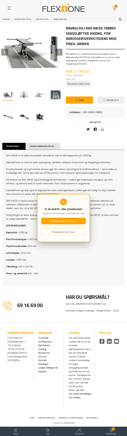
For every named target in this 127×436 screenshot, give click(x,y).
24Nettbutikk (69, 422)
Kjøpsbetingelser (46, 417)
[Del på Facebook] (95, 129)
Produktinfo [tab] (12, 146)
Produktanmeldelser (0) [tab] (42, 146)
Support (42, 371)
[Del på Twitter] (88, 129)
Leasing (42, 349)
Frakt (32, 417)
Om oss (42, 356)
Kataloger (43, 364)
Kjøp (81, 100)
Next (59, 52)
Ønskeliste (112, 100)
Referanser (44, 345)
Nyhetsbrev (92, 417)
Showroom (44, 353)
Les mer (80, 390)
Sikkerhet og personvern (70, 417)
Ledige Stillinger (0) (48, 367)
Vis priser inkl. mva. (78, 83)
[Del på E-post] (102, 129)
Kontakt (42, 360)
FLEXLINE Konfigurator (45, 339)
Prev (4, 52)
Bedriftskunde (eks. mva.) (63, 221)
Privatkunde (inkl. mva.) (63, 231)
